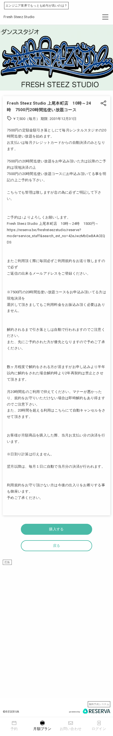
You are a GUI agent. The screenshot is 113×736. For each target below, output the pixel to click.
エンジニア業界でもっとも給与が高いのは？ (36, 5)
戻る (56, 546)
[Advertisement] (56, 621)
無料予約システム (99, 704)
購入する (56, 529)
